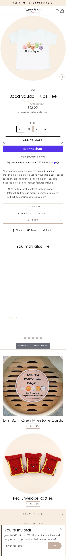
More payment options (33, 156)
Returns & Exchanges (33, 213)
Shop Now (33, 426)
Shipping (22, 111)
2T (20, 129)
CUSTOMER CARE (33, 523)
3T (28, 129)
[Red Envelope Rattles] (33, 463)
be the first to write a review (33, 345)
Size (33, 123)
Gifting (33, 220)
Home (32, 90)
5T (45, 129)
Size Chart (32, 206)
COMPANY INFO (33, 514)
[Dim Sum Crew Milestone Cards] (33, 386)
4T (37, 129)
